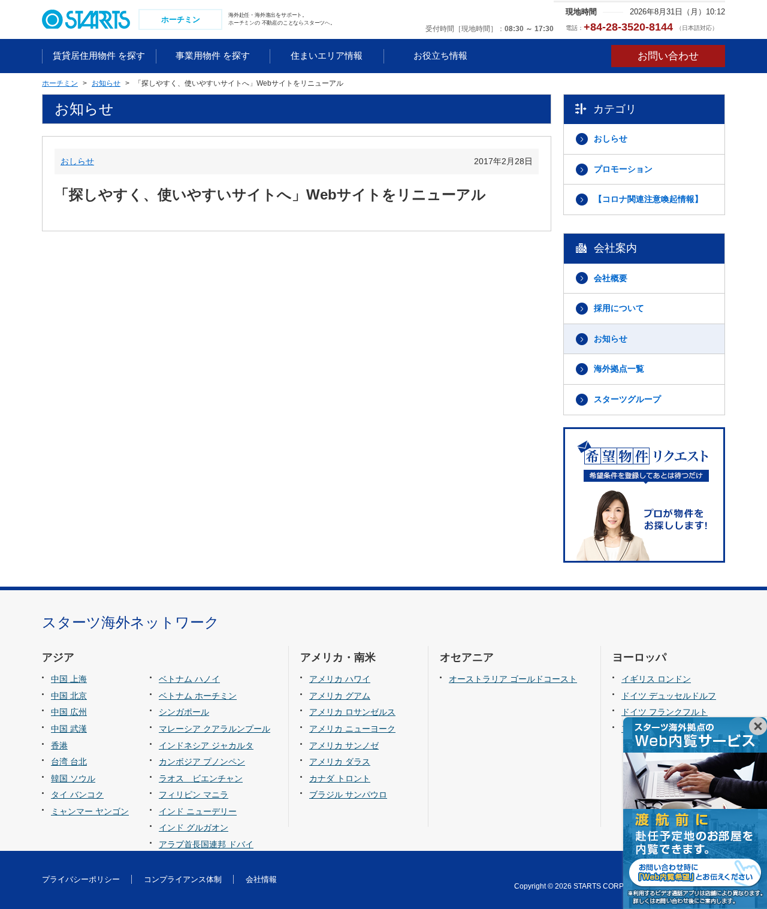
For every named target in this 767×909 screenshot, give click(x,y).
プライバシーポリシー (81, 879)
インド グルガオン (193, 827)
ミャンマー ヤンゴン (90, 811)
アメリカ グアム (339, 695)
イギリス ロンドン (656, 679)
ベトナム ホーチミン (198, 695)
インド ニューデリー (198, 811)
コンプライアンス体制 (183, 879)
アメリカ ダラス (339, 761)
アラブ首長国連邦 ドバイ (206, 844)
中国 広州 (69, 712)
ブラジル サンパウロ (348, 794)
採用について (619, 308)
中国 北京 (69, 695)
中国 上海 (69, 679)
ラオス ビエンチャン (201, 778)
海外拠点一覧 (619, 368)
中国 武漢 (69, 728)
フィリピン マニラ (193, 794)
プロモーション (623, 169)
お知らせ (610, 338)
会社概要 (610, 278)
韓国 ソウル (73, 778)
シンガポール (184, 712)
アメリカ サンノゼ (344, 745)
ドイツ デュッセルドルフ (668, 695)
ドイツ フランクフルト (664, 712)
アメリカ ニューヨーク (352, 728)
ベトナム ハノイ (189, 679)
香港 (59, 745)
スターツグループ (627, 399)
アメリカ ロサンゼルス (352, 712)
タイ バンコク (77, 794)
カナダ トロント (339, 778)
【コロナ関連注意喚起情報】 (648, 199)
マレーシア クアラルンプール (214, 728)
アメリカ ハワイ (339, 679)
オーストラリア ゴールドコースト (513, 679)
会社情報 (261, 879)
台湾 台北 (69, 761)
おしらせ (77, 161)
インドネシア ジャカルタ (206, 745)
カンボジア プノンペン (202, 761)
